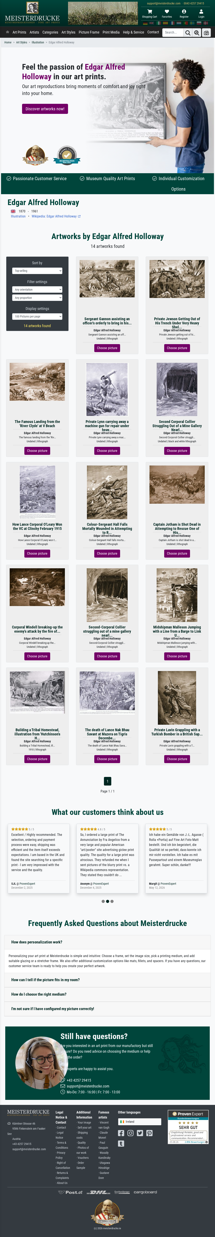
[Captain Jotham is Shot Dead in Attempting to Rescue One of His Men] (177, 484)
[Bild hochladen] (206, 32)
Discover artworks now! (45, 108)
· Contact (61, 1127)
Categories (50, 32)
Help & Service (133, 32)
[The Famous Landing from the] (37, 382)
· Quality (81, 1143)
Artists (34, 32)
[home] (7, 32)
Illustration (38, 42)
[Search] (188, 32)
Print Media (111, 32)
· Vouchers (82, 1158)
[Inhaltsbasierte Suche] (196, 32)
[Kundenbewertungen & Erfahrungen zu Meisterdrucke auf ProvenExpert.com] (67, 155)
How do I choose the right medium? (39, 994)
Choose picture (107, 348)
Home (8, 42)
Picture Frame (89, 32)
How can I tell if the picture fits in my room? (45, 979)
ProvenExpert (29, 884)
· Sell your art (83, 1127)
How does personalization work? (36, 942)
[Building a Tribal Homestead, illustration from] (37, 692)
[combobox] (139, 1121)
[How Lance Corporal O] (37, 492)
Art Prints (19, 32)
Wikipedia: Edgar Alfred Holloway (54, 216)
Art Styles (68, 32)
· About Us (61, 1183)
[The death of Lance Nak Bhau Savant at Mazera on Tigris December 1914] (107, 693)
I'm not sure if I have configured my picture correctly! (52, 1008)
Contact (153, 32)
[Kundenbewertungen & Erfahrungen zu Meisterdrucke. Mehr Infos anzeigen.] (188, 1127)
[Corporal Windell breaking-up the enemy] (37, 587)
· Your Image (83, 1122)
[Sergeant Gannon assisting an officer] (107, 279)
